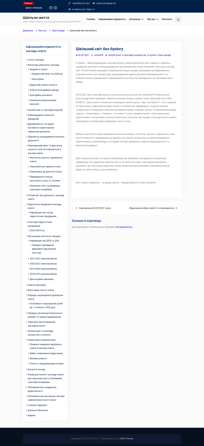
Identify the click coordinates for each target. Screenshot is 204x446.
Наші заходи (164, 55)
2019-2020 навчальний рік (43, 268)
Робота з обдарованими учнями (46, 363)
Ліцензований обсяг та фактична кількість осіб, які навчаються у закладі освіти (45, 149)
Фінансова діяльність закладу (43, 65)
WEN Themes (126, 438)
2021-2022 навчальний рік (43, 258)
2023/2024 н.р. (37, 230)
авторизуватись (124, 227)
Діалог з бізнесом (34, 8)
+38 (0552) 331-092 (81, 3)
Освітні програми (37, 285)
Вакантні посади (36, 369)
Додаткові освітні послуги (43, 85)
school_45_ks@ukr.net (106, 3)
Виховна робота (38, 358)
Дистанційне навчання (41, 279)
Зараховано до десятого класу (46, 171)
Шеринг (32, 415)
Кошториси (38, 79)
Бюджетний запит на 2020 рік (47, 73)
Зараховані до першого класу (45, 166)
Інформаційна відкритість (112, 19)
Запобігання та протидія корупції (45, 110)
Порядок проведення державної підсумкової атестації (44, 249)
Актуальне (134, 19)
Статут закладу (36, 59)
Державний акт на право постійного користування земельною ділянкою (41, 128)
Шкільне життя (36, 17)
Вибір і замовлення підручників (46, 353)
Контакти (167, 19)
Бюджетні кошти (38, 69)
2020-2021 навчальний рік (43, 263)
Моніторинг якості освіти (41, 290)
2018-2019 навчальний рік (43, 274)
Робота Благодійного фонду (44, 90)
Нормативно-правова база (42, 340)
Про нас (151, 19)
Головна (90, 19)
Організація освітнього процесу (44, 236)
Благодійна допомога (41, 95)
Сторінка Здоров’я (37, 405)
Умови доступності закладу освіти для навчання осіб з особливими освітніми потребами (46, 378)
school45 (98, 55)
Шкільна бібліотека (38, 410)
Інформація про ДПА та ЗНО (44, 240)
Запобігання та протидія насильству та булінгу (132, 55)
